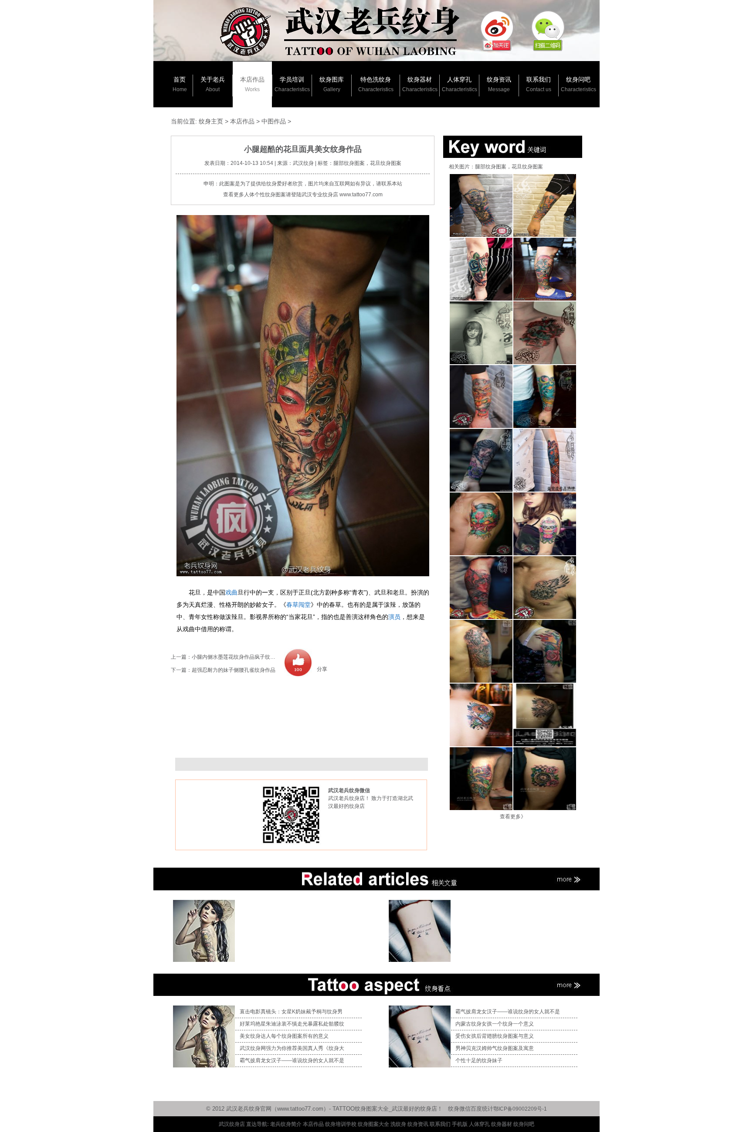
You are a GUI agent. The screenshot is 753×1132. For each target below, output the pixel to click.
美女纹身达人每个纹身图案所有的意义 (284, 1036)
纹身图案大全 (373, 1124)
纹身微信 (459, 1108)
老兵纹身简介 (286, 1124)
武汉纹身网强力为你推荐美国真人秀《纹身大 (292, 1048)
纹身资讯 (499, 84)
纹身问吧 (578, 84)
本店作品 (252, 84)
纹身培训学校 (340, 1124)
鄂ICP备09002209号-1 (520, 1109)
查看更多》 (513, 817)
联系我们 (538, 84)
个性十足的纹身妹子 (478, 1060)
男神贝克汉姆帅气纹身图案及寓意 (494, 1048)
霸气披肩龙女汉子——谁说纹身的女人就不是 (292, 1060)
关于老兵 (212, 84)
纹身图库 (331, 84)
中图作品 (273, 121)
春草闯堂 (298, 604)
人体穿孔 (459, 84)
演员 (394, 616)
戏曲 (231, 592)
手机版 (460, 1124)
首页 (180, 84)
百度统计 (482, 1108)
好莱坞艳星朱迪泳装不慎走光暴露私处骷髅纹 (292, 1024)
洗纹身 (398, 1124)
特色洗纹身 (375, 84)
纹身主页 (211, 121)
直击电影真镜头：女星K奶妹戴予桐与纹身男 (291, 1012)
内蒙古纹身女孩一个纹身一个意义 (494, 1024)
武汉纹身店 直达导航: (244, 1124)
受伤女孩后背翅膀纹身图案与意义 (494, 1036)
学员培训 (292, 84)
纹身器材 (420, 84)
